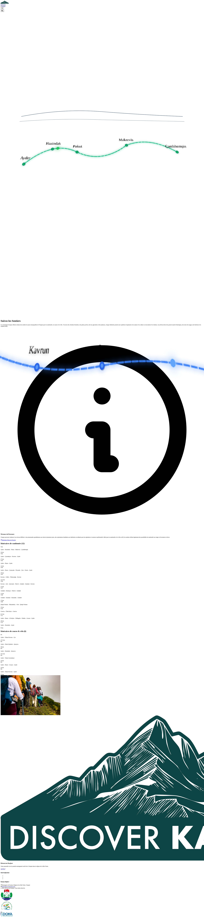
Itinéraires (3, 5)
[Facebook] (1, 869)
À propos (3, 6)
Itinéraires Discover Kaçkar (9, 540)
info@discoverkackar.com (8, 886)
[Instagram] (3, 869)
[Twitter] (4, 869)
